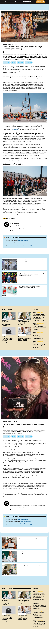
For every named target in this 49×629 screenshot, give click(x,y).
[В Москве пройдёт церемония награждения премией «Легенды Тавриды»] (9, 264)
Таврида (8, 218)
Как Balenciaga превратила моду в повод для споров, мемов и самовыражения (7, 339)
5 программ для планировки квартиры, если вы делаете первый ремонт (24, 338)
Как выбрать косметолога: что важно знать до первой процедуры (8, 323)
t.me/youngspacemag (23, 240)
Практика (21, 319)
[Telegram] (15, 2)
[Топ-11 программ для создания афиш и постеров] (24, 316)
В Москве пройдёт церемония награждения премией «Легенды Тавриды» (31, 260)
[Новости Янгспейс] (4, 52)
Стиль (4, 319)
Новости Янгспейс (15, 223)
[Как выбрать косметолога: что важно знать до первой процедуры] (9, 316)
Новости (4, 44)
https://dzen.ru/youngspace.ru (16, 225)
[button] (34, 2)
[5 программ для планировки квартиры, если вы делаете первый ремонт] (24, 331)
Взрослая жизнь (22, 335)
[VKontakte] (19, 2)
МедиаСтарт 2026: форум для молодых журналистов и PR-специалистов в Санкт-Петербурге (39, 317)
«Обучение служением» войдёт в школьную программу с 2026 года (39, 327)
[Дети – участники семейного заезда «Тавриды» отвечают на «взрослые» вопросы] (9, 290)
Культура (4, 282)
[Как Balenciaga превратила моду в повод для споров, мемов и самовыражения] (9, 331)
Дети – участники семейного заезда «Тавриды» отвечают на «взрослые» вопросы (29, 287)
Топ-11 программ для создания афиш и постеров (23, 323)
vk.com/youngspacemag (25, 242)
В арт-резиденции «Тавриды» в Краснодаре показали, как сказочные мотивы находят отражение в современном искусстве (31, 274)
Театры (12, 218)
